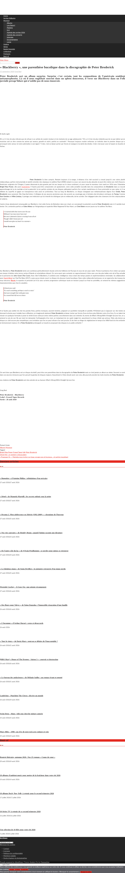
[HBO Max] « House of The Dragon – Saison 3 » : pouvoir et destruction (29, 659)
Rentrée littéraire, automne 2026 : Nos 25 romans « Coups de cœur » (27, 757)
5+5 (8, 30)
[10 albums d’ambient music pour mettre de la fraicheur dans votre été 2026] (5, 771)
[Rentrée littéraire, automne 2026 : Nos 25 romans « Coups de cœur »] (5, 753)
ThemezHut (45, 862)
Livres (9, 42)
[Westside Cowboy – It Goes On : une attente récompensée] (5, 583)
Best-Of (6, 56)
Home (5, 16)
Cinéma (6, 44)
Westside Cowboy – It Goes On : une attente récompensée (23, 587)
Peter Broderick (31, 452)
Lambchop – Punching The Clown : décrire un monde (21, 696)
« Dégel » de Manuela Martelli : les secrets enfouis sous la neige (25, 496)
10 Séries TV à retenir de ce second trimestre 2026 (20, 811)
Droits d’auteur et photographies (15, 858)
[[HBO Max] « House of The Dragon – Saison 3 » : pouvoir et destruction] (5, 655)
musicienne (26, 187)
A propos (6, 851)
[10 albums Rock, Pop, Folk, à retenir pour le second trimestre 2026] (5, 789)
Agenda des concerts (14, 35)
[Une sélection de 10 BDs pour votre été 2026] (5, 825)
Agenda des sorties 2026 (16, 33)
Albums (9, 23)
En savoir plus (24, 869)
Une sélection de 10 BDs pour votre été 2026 (17, 830)
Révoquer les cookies (7, 845)
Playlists (10, 28)
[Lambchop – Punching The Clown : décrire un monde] (5, 691)
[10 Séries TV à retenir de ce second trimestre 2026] (5, 807)
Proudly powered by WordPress (11, 862)
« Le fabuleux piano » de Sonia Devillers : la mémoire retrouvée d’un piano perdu (33, 569)
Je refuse (17, 869)
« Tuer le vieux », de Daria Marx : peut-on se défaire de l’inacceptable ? (29, 641)
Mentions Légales (9, 856)
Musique (6, 21)
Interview (10, 37)
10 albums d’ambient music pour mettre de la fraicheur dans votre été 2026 (30, 775)
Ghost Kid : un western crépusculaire (13, 455)
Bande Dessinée (9, 49)
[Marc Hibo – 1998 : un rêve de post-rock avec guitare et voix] (5, 727)
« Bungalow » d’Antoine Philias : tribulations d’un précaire (23, 478)
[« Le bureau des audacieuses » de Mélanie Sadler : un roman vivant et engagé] (5, 673)
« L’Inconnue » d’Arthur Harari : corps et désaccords (21, 623)
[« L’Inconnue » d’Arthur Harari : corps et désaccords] (5, 619)
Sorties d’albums (9, 18)
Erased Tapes (17, 452)
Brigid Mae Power (6, 452)
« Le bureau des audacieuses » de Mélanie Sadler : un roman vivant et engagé (31, 677)
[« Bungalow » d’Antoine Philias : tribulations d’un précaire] (5, 474)
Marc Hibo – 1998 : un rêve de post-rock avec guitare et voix (24, 732)
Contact (6, 849)
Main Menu (4, 60)
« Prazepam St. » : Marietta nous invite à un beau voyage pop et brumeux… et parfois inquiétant (34, 457)
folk (24, 452)
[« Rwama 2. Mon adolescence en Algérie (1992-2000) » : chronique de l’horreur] (5, 510)
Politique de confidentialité (13, 853)
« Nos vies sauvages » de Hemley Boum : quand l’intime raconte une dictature (31, 533)
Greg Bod (18, 72)
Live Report (11, 25)
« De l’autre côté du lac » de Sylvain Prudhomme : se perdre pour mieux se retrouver (34, 551)
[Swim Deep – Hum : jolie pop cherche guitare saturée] (5, 709)
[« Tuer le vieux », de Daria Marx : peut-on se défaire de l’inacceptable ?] (5, 637)
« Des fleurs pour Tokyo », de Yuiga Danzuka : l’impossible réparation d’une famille (33, 605)
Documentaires (12, 40)
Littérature (7, 52)
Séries (5, 47)
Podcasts (6, 54)
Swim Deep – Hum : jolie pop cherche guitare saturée (21, 714)
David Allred (8, 278)
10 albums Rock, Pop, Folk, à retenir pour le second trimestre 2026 (27, 793)
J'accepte (11, 869)
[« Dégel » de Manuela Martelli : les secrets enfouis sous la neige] (5, 492)
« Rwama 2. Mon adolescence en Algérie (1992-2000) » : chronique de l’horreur (32, 514)
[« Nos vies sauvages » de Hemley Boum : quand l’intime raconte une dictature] (5, 528)
